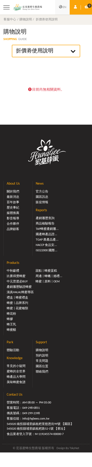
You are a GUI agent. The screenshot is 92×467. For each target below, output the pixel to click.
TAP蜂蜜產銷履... (47, 229)
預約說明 (42, 355)
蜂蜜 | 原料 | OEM (48, 281)
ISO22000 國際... (46, 250)
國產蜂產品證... (46, 234)
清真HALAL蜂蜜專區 (20, 292)
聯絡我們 (42, 371)
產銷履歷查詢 (45, 218)
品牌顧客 (13, 229)
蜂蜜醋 (11, 330)
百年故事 (13, 202)
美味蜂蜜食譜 (16, 382)
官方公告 (42, 191)
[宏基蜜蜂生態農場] (27, 7)
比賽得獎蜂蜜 (16, 276)
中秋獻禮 (13, 271)
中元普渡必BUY (17, 281)
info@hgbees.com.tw (35, 418)
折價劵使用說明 (47, 19)
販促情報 (42, 202)
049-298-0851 (31, 408)
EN (64, 7)
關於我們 (13, 191)
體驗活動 (13, 350)
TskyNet (74, 448)
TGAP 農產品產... (47, 239)
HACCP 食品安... (46, 245)
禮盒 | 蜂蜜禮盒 (17, 297)
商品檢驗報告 (45, 223)
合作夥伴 (13, 224)
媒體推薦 (13, 213)
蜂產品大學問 (16, 377)
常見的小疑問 (16, 366)
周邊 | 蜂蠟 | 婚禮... (49, 276)
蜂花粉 (11, 314)
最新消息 (13, 197)
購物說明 (25, 19)
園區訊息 (42, 197)
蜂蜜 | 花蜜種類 (17, 308)
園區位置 (42, 366)
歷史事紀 (13, 207)
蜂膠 (10, 319)
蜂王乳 (11, 324)
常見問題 (42, 361)
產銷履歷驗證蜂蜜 (19, 287)
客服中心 (10, 19)
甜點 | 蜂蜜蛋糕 (46, 271)
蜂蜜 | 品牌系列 (17, 303)
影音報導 (13, 218)
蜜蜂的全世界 (16, 371)
